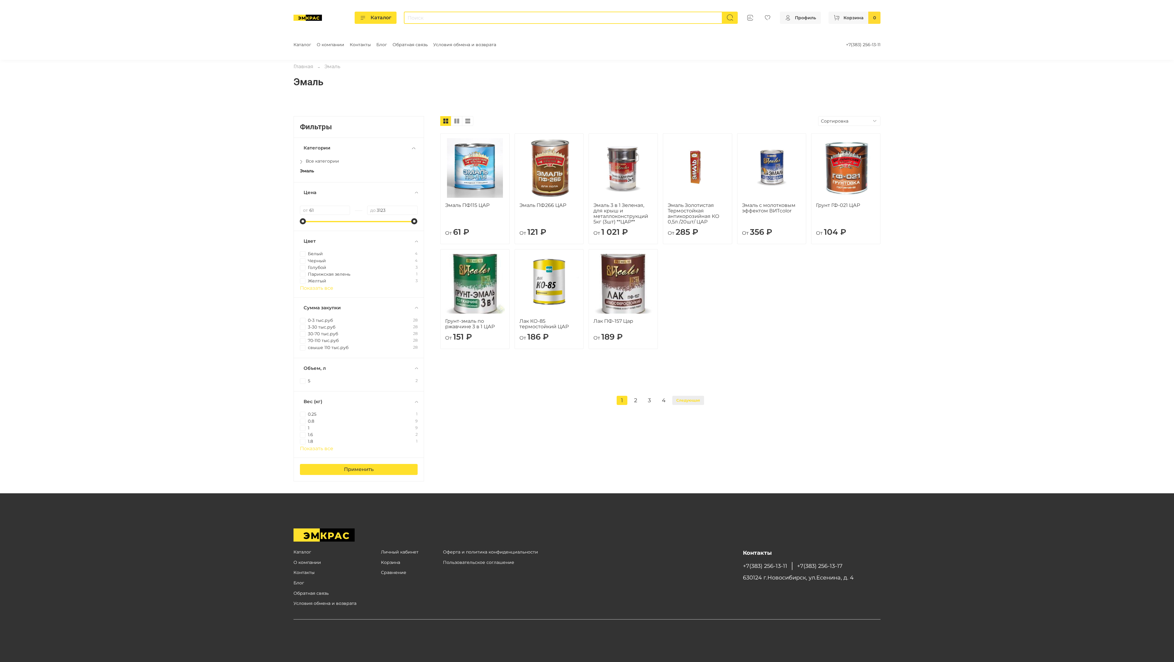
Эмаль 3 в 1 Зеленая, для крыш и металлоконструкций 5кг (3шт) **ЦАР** (620, 213)
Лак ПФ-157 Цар (613, 321)
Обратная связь (410, 44)
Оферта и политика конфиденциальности (490, 552)
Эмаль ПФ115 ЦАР (467, 205)
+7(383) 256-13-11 (863, 44)
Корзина (390, 562)
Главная (303, 66)
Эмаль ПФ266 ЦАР (542, 205)
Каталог (381, 17)
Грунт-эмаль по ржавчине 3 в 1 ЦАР (470, 323)
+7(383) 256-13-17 (820, 566)
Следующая (688, 400)
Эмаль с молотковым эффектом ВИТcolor (769, 208)
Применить (359, 469)
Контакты (360, 44)
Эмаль (307, 171)
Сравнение (393, 572)
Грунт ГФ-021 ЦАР (838, 205)
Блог (381, 44)
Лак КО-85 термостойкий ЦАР (544, 323)
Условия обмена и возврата (464, 44)
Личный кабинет (400, 552)
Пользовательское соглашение (478, 562)
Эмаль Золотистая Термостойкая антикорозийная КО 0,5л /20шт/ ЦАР (693, 213)
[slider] (303, 221)
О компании (330, 44)
